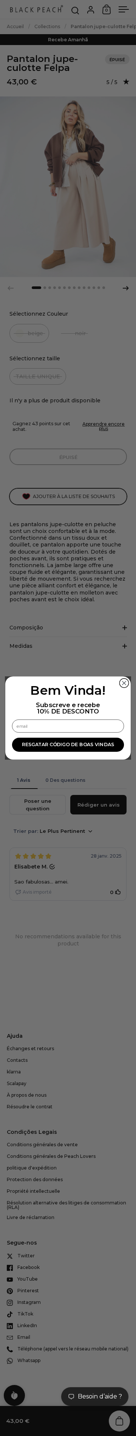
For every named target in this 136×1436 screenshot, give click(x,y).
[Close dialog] (123, 683)
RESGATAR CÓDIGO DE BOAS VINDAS (68, 745)
